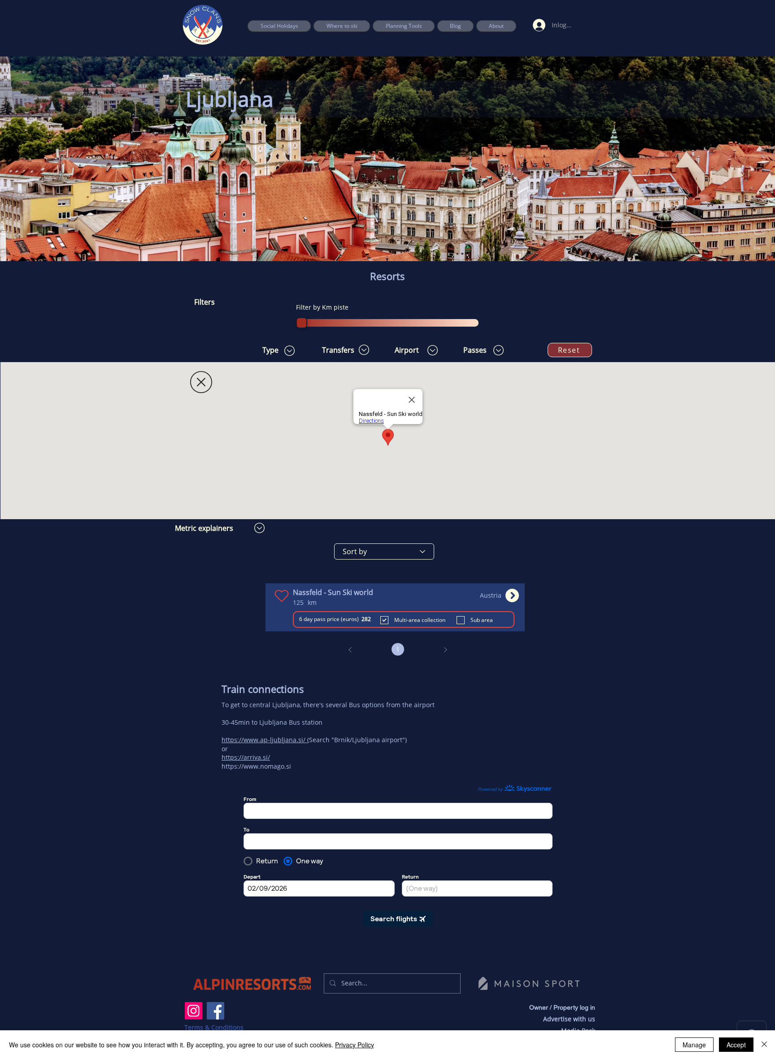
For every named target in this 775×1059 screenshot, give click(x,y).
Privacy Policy (354, 1044)
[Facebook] (215, 1011)
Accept (736, 1044)
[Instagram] (193, 1011)
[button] (404, 26)
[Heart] (281, 595)
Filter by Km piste (322, 307)
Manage (694, 1044)
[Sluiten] (764, 1044)
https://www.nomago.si (256, 766)
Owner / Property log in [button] (562, 1007)
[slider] (301, 322)
